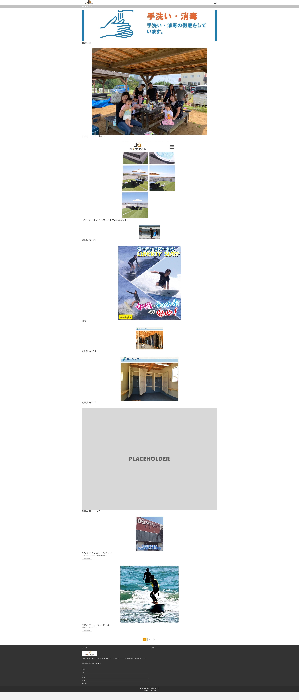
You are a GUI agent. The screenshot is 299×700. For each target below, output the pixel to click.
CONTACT (84, 683)
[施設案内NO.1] (149, 379)
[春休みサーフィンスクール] (149, 594)
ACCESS (84, 680)
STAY (83, 677)
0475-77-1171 (87, 662)
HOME (83, 672)
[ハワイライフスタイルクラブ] (149, 534)
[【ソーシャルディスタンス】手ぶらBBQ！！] (149, 180)
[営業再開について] (149, 459)
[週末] (149, 283)
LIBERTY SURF (85, 660)
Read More (87, 558)
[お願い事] (149, 25)
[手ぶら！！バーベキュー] (149, 91)
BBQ (83, 675)
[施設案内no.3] (149, 232)
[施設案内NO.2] (149, 338)
